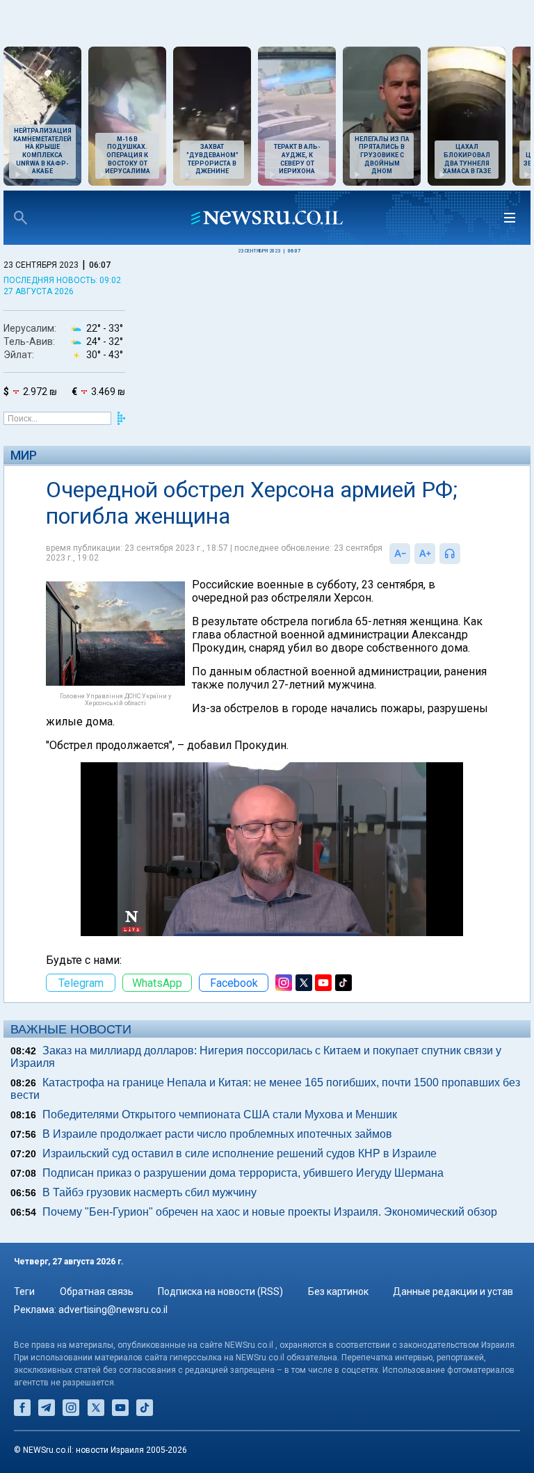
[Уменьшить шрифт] (399, 553)
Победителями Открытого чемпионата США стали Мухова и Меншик (219, 1114)
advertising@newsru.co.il (113, 1309)
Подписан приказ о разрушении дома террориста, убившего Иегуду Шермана (243, 1173)
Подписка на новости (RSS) (220, 1291)
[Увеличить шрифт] (424, 553)
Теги (24, 1291)
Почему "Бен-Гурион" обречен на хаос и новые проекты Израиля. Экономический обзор (269, 1212)
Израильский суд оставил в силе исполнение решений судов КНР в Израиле (239, 1153)
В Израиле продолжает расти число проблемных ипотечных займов (217, 1134)
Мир (23, 455)
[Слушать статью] (463, 553)
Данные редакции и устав (453, 1291)
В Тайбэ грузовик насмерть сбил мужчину (149, 1192)
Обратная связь (97, 1291)
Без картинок (338, 1291)
